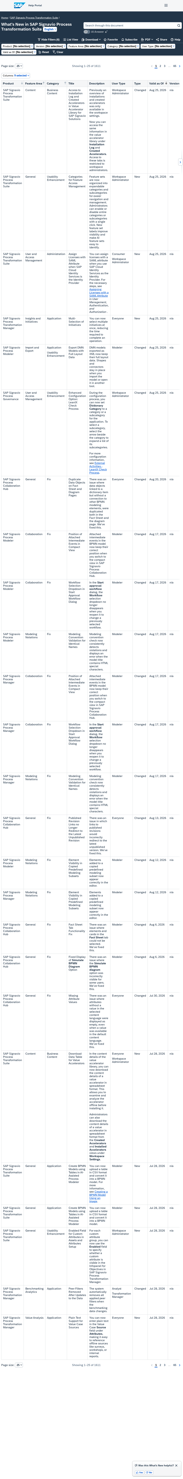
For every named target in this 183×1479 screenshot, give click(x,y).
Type (137, 83)
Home (4, 17)
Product (8, 83)
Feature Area (33, 83)
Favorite (111, 39)
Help (175, 39)
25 (18, 65)
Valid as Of (156, 83)
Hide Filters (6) (49, 39)
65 (174, 65)
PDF (145, 39)
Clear (58, 52)
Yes (139, 1472)
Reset (44, 52)
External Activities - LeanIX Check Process (98, 468)
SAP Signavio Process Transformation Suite (34, 17)
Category (53, 83)
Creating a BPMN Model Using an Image (98, 1196)
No (149, 1472)
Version (174, 83)
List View (70, 39)
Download (90, 39)
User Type (118, 83)
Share (161, 39)
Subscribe (129, 39)
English (49, 29)
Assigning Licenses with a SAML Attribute (99, 292)
